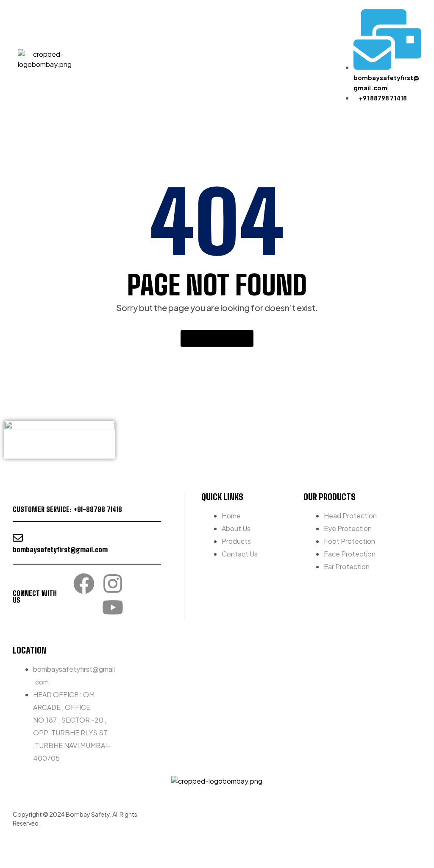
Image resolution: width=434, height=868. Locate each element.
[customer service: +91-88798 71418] (18, 497)
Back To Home (212, 338)
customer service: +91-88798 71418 (67, 509)
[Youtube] (112, 607)
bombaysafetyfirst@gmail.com (60, 549)
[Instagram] (112, 583)
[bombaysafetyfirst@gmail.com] (18, 538)
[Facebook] (84, 583)
